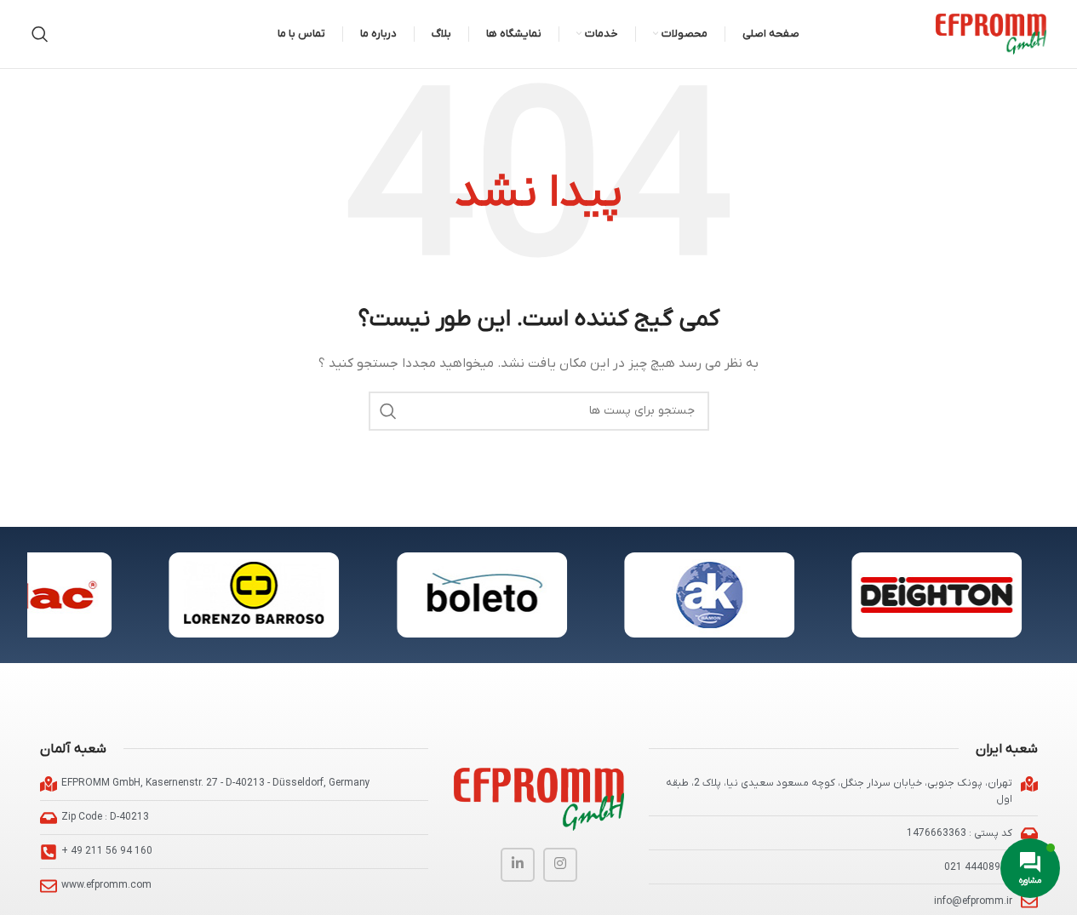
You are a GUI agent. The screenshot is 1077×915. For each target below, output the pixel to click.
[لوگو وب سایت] (991, 34)
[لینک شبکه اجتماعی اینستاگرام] (560, 865)
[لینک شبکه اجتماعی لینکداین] (518, 865)
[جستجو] (40, 34)
